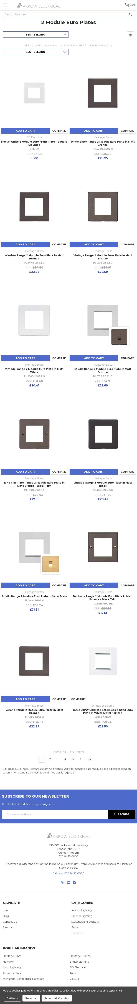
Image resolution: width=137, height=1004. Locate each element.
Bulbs (74, 927)
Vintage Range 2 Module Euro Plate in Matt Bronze (102, 257)
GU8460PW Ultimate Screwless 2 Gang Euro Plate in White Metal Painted (103, 711)
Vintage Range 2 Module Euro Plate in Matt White (34, 370)
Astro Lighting (12, 967)
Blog (6, 916)
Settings (12, 998)
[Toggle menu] (5, 5)
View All (74, 978)
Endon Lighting (79, 961)
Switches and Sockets (85, 921)
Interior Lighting (81, 910)
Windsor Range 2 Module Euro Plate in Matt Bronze (34, 257)
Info (5, 910)
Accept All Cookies (56, 998)
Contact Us (10, 921)
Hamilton (8, 961)
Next (91, 759)
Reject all (31, 998)
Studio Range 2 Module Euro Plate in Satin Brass (34, 596)
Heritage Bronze (80, 956)
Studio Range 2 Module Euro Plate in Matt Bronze (102, 370)
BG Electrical (78, 967)
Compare (59, 130)
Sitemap (8, 927)
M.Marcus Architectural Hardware (23, 978)
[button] (130, 35)
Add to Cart (25, 130)
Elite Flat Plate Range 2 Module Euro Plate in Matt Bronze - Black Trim (34, 484)
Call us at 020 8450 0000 (68, 873)
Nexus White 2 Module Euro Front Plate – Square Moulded (34, 143)
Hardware (77, 933)
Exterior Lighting (81, 916)
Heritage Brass (12, 956)
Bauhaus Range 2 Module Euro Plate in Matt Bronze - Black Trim (103, 598)
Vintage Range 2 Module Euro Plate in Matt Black (102, 484)
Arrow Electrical (12, 973)
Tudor (73, 973)
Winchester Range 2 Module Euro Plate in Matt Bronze (103, 143)
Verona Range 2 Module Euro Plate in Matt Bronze (34, 711)
